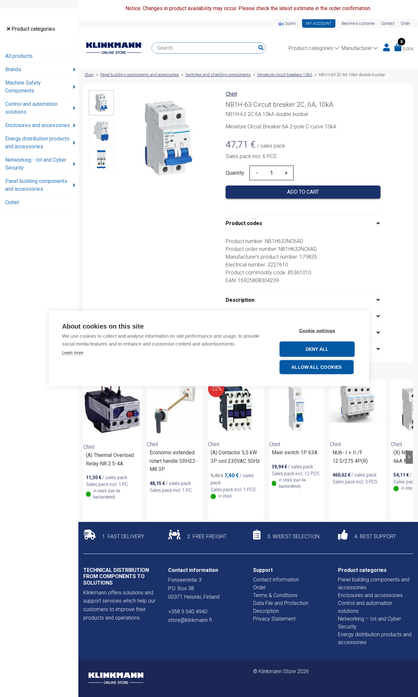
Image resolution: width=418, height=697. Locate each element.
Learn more (72, 352)
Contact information (276, 579)
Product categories (32, 29)
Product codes (244, 223)
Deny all (317, 349)
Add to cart (303, 192)
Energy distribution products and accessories (37, 143)
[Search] (260, 48)
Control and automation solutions (31, 108)
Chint (231, 94)
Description (240, 300)
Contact (387, 23)
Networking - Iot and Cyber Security (35, 164)
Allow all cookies (316, 367)
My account (318, 23)
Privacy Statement (274, 619)
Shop (89, 74)
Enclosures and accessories (37, 125)
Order (405, 23)
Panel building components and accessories (36, 185)
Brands (13, 69)
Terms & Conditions (275, 595)
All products (19, 56)
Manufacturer (357, 48)
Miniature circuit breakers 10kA (284, 74)
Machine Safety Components (23, 87)
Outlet (12, 202)
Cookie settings (317, 330)
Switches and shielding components (218, 74)
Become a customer (358, 23)
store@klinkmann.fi (190, 620)
